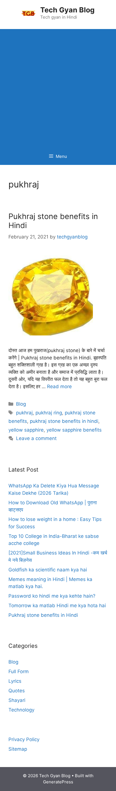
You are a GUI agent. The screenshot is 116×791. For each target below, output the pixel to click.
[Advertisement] (58, 87)
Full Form (18, 671)
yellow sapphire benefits (74, 430)
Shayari (16, 700)
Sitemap (17, 749)
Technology (21, 710)
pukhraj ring (48, 413)
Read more (59, 386)
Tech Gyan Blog (67, 10)
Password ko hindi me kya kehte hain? (51, 596)
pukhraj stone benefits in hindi (64, 421)
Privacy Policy (23, 739)
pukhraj (24, 413)
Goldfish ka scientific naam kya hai (47, 570)
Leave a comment (36, 438)
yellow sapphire (26, 430)
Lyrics (14, 681)
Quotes (16, 690)
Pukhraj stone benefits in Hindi (53, 221)
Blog (21, 404)
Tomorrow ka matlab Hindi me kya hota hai (57, 605)
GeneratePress (58, 782)
